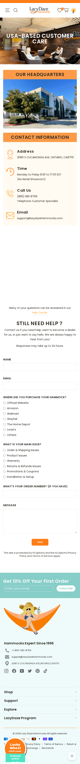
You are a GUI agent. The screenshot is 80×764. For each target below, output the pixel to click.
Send (40, 542)
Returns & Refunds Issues (24, 466)
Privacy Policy (32, 744)
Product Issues (17, 455)
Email (7, 378)
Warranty (13, 461)
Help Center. (40, 312)
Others (11, 435)
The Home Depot (18, 424)
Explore (10, 709)
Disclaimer (48, 748)
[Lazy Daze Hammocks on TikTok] (45, 671)
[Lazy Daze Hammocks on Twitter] (30, 671)
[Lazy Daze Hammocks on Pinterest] (38, 671)
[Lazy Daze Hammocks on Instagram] (6, 671)
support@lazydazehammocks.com (32, 656)
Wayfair (12, 419)
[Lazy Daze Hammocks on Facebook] (14, 671)
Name (7, 359)
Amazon (12, 408)
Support (11, 700)
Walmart (13, 414)
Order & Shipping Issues (23, 450)
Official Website (18, 403)
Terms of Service (42, 556)
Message (9, 505)
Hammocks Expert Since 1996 (29, 643)
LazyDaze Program (20, 718)
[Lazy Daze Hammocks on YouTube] (22, 671)
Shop (8, 692)
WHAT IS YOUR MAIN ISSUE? (22, 444)
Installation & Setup (20, 477)
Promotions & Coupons (23, 471)
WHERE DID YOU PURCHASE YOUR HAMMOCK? (34, 397)
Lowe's (11, 429)
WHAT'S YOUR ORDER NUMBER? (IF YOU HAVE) (35, 486)
